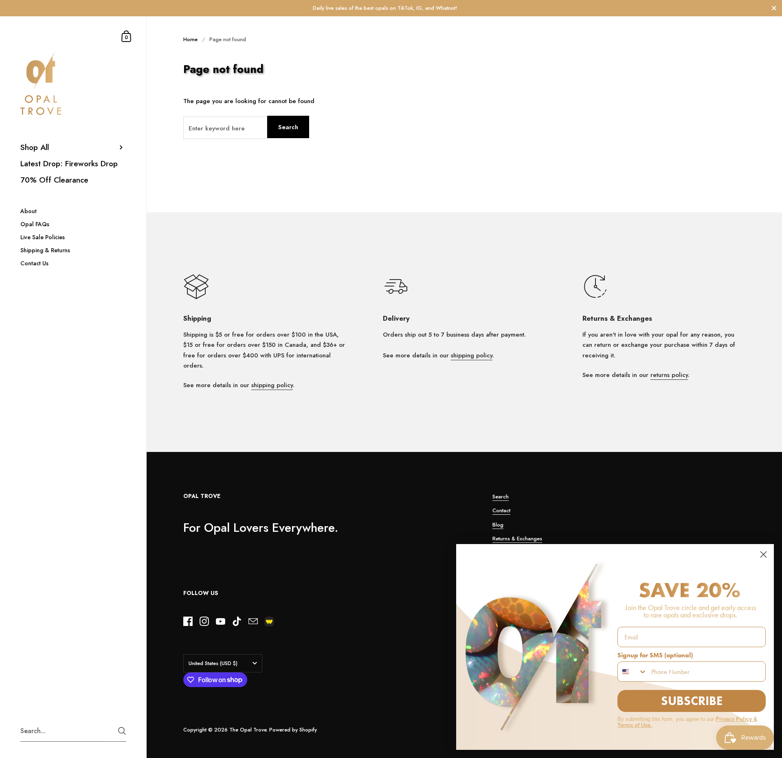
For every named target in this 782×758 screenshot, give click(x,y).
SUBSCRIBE (692, 700)
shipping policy (272, 385)
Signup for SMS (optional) (655, 655)
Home (190, 39)
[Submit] (122, 731)
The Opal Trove (247, 730)
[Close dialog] (763, 554)
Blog (497, 525)
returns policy (669, 374)
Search (288, 127)
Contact (501, 510)
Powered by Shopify (293, 730)
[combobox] (632, 671)
